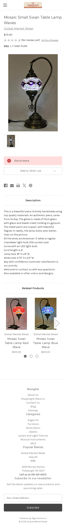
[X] (24, 185)
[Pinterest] (30, 185)
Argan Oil (33, 420)
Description (33, 200)
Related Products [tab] (33, 288)
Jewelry (33, 431)
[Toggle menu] (5, 5)
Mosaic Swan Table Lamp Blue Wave (45, 343)
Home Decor (33, 427)
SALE (33, 443)
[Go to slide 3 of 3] (37, 356)
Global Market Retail (33, 453)
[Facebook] (6, 185)
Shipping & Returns (33, 398)
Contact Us (33, 402)
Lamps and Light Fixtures (33, 435)
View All (33, 457)
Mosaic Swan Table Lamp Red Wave (17, 343)
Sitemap (33, 410)
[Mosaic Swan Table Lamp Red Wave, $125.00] (16, 314)
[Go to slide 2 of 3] (31, 356)
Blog (33, 406)
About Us (33, 394)
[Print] (18, 185)
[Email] (12, 185)
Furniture (33, 424)
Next (57, 323)
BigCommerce (39, 518)
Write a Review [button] (49, 40)
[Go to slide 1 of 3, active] (25, 356)
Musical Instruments (33, 439)
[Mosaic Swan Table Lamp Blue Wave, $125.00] (46, 314)
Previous (4, 323)
